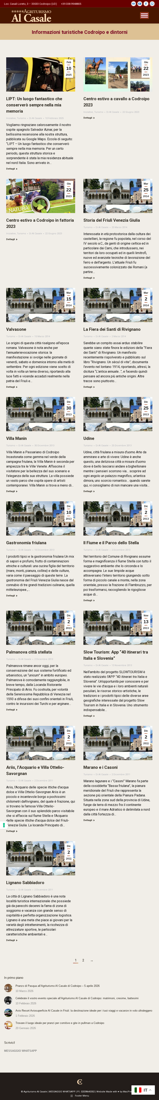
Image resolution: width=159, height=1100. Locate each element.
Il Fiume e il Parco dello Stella (111, 542)
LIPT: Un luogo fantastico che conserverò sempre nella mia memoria (34, 105)
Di (35, 118)
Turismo (21, 118)
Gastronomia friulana (26, 542)
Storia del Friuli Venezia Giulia (111, 220)
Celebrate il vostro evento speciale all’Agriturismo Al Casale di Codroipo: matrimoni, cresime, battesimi (77, 998)
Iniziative (11, 118)
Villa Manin (16, 438)
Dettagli (10, 168)
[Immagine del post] (8, 988)
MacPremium (130, 1091)
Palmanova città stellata (29, 652)
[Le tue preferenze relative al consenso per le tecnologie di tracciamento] (4, 825)
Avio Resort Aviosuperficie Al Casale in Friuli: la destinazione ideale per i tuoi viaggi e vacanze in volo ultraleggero (84, 1010)
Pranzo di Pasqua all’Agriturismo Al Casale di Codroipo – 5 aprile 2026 (58, 985)
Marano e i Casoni (100, 767)
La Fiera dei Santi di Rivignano (112, 329)
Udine (88, 438)
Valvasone (16, 329)
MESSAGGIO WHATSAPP (20, 1050)
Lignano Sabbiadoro (25, 882)
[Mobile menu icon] (144, 15)
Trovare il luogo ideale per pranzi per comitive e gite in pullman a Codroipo (60, 1023)
